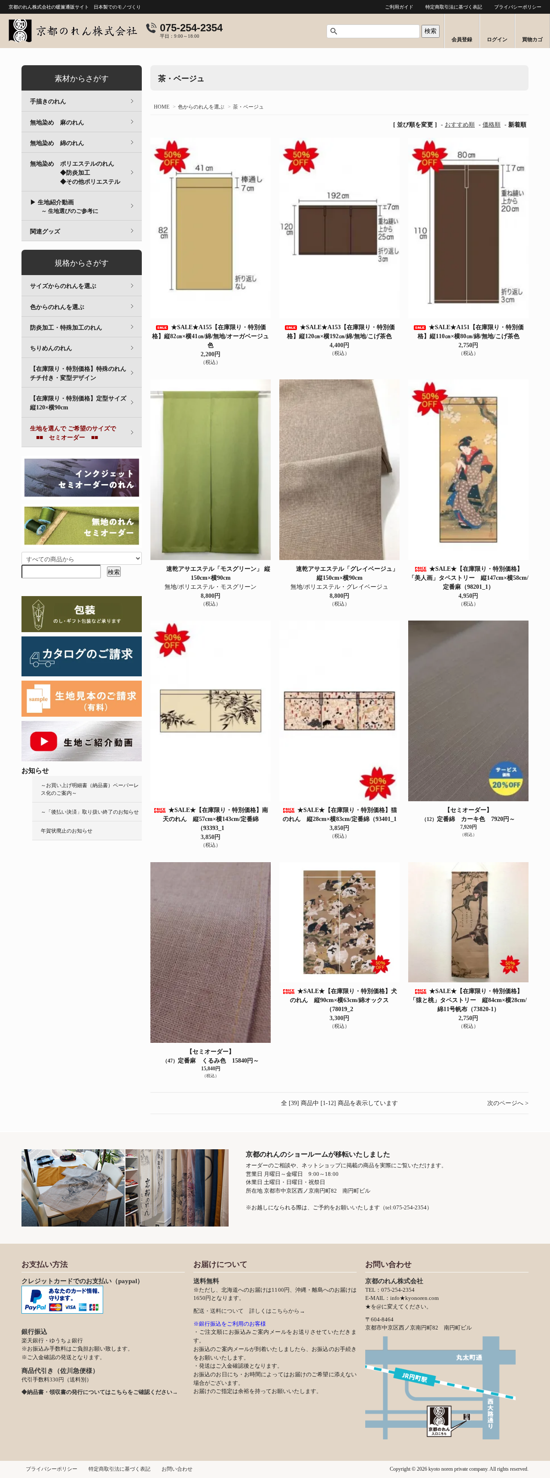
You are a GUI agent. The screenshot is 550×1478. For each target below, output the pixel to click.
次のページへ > (508, 1103)
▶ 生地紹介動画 (64, 206)
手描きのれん (48, 101)
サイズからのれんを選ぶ (63, 286)
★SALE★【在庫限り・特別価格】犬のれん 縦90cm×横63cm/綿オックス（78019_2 (343, 1000)
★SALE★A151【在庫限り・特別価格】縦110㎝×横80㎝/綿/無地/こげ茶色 (472, 331)
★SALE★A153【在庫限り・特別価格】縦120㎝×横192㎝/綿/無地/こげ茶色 (342, 331)
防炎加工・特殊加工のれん (66, 327)
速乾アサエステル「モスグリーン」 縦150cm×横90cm (218, 573)
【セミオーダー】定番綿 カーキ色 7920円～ (468, 814)
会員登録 (462, 39)
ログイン (497, 39)
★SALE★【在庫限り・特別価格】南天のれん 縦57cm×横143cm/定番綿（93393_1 (215, 819)
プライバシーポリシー (517, 6)
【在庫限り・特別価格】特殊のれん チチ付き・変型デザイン (84, 373)
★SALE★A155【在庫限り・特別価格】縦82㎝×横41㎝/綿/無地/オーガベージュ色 (210, 336)
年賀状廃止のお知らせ (66, 831)
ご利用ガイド (399, 6)
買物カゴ (532, 39)
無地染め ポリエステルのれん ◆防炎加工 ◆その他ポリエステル (86, 173)
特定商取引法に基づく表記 (453, 6)
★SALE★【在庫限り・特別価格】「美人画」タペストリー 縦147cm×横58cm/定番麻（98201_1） (469, 578)
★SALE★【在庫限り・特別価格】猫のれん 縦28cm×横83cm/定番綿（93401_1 (340, 814)
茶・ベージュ (248, 107)
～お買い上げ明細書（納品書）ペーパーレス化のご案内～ (90, 789)
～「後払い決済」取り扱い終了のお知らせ (90, 812)
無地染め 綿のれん (57, 143)
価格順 (492, 124)
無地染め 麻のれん (57, 122)
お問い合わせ (177, 1469)
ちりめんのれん (51, 348)
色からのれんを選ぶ (201, 107)
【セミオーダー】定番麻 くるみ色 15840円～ (210, 1056)
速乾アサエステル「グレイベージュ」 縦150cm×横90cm (347, 573)
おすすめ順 (460, 124)
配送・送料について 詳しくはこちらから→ (249, 1311)
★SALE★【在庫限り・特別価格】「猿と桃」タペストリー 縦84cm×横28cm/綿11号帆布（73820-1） (468, 1000)
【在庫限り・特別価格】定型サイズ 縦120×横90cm (84, 403)
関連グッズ (45, 231)
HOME (161, 107)
